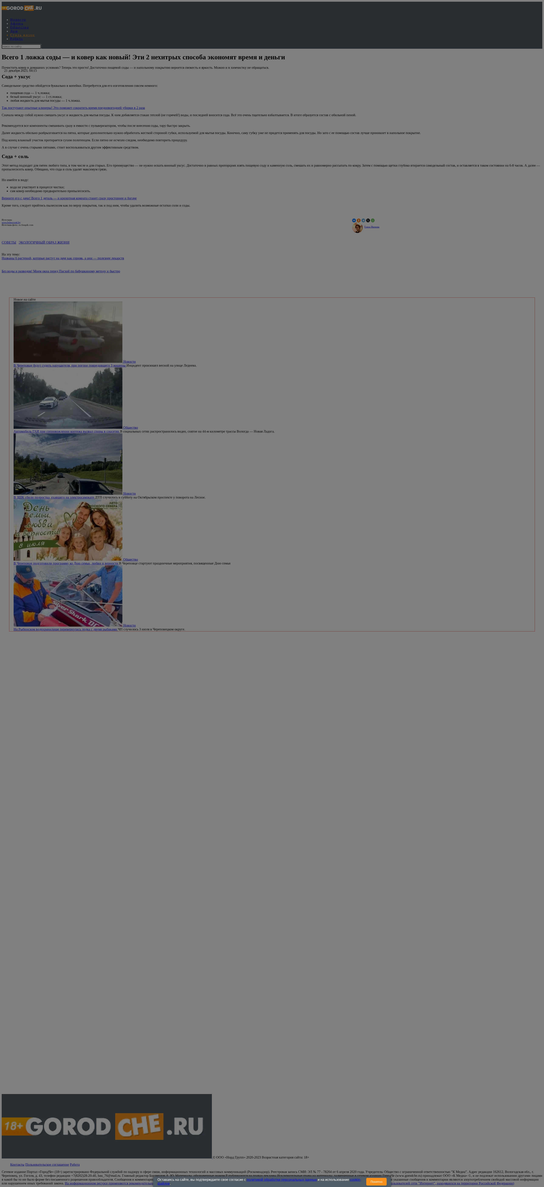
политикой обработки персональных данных (282, 1179)
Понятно (376, 1181)
